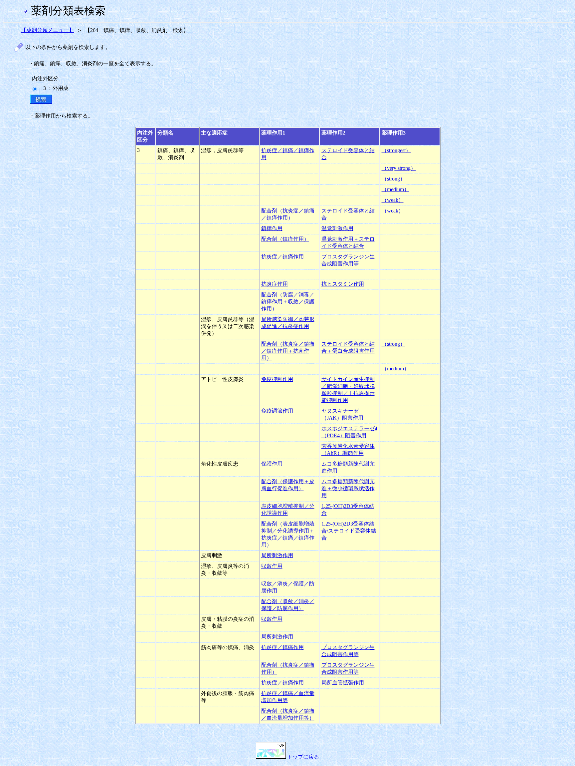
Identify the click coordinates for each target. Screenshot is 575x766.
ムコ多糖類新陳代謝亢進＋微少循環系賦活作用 (348, 488)
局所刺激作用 (277, 555)
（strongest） (396, 150)
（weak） (393, 200)
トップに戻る (302, 757)
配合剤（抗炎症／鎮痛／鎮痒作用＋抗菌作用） (287, 351)
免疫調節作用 (277, 411)
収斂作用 (272, 566)
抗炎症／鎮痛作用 (282, 256)
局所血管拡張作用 (342, 682)
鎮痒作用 (272, 228)
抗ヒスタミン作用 (342, 284)
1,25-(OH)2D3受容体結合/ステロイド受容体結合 (348, 531)
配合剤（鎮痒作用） (285, 239)
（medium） (395, 189)
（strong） (393, 179)
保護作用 (272, 464)
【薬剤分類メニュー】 (47, 30)
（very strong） (399, 168)
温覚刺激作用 (337, 228)
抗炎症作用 (274, 284)
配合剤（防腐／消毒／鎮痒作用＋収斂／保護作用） (287, 301)
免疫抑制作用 (277, 379)
